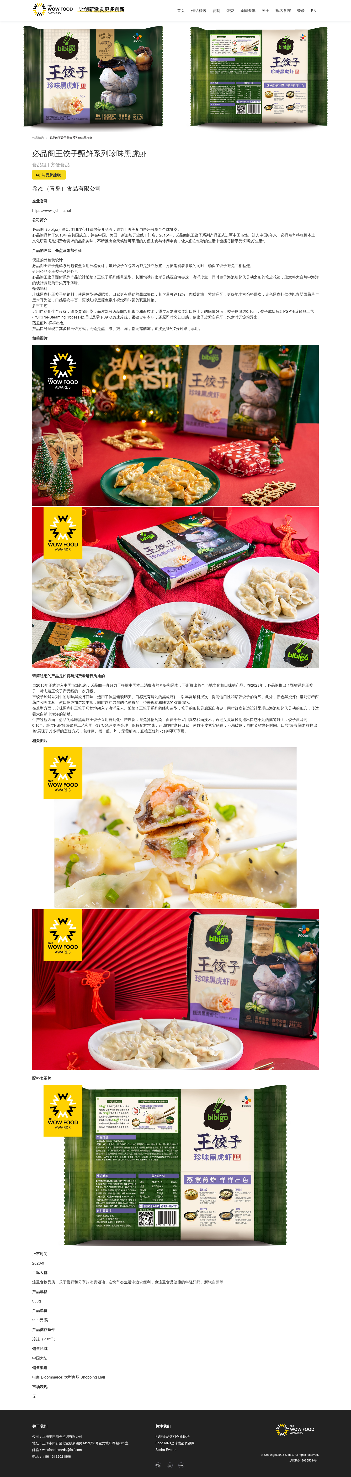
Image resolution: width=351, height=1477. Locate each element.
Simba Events (165, 1449)
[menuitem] (181, 10)
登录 (301, 10)
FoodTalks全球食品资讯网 (175, 1443)
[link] (70, 138)
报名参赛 (283, 10)
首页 (181, 10)
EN (313, 10)
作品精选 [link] (38, 137)
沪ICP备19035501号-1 (304, 1460)
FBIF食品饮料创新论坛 (172, 1436)
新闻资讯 (247, 10)
